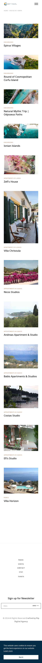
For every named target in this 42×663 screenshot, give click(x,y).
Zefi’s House (11, 181)
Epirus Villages (12, 45)
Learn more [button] (8, 651)
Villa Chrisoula (12, 250)
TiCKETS (21, 576)
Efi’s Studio (10, 458)
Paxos (6, 497)
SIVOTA (21, 564)
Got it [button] (21, 657)
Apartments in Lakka (12, 178)
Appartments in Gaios (13, 289)
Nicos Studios (12, 292)
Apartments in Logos (13, 247)
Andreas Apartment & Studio (21, 334)
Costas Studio (12, 415)
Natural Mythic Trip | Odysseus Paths (16, 112)
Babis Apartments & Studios (20, 376)
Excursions (8, 42)
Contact (21, 568)
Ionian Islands (12, 145)
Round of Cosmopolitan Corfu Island (18, 78)
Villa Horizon (11, 501)
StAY (21, 572)
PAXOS (21, 560)
